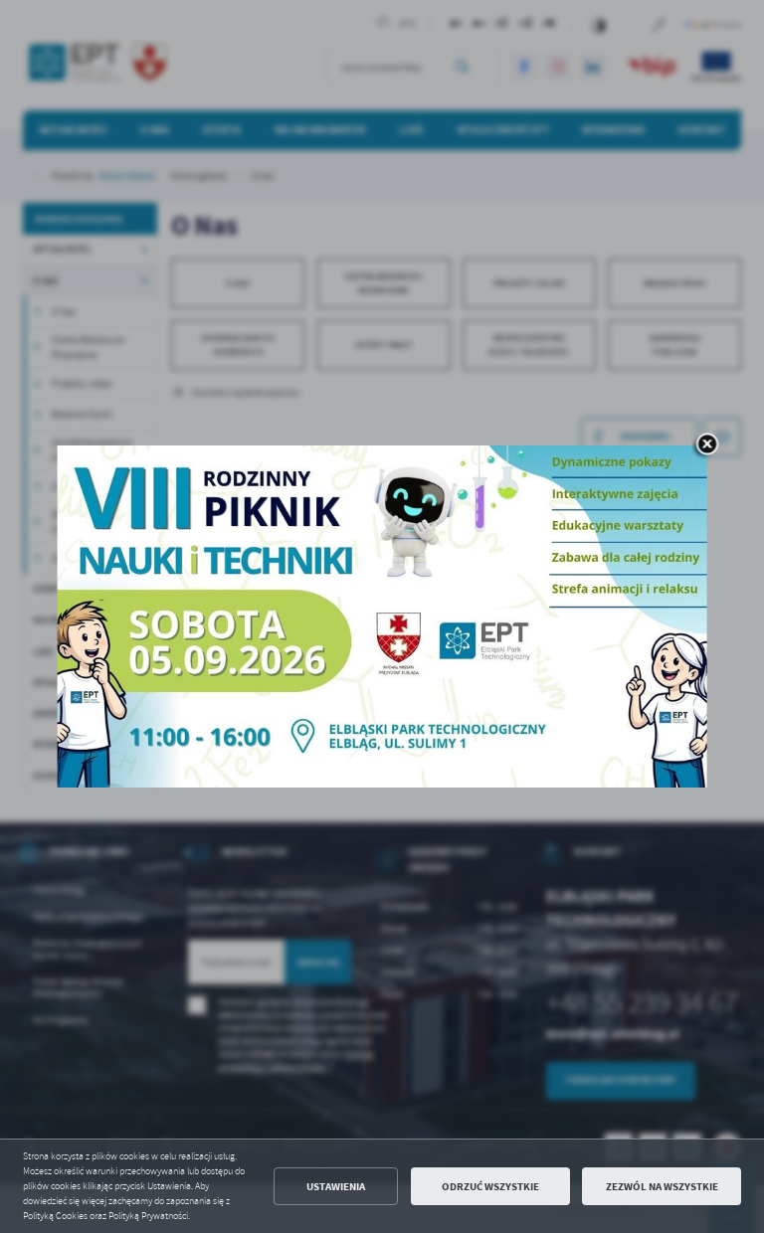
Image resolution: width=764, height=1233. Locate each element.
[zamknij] (707, 446)
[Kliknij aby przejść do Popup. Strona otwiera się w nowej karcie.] (382, 616)
